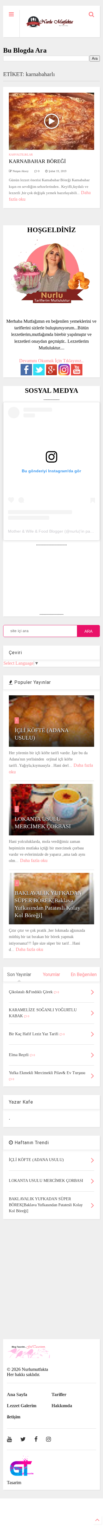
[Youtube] (9, 1439)
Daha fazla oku (33, 860)
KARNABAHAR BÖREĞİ (37, 161)
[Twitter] (23, 1439)
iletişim (13, 1416)
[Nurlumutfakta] (49, 27)
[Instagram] (48, 1439)
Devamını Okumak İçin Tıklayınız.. (51, 360)
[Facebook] (35, 1439)
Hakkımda (62, 1405)
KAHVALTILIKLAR (21, 154)
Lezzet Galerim (21, 1405)
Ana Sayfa (17, 1394)
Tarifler (59, 1394)
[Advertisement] (51, 1279)
